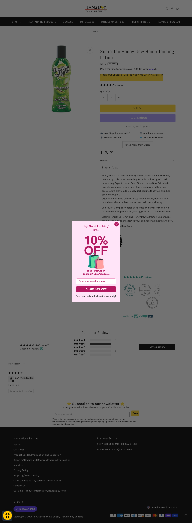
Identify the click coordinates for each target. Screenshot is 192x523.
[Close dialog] (116, 224)
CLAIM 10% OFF (96, 289)
